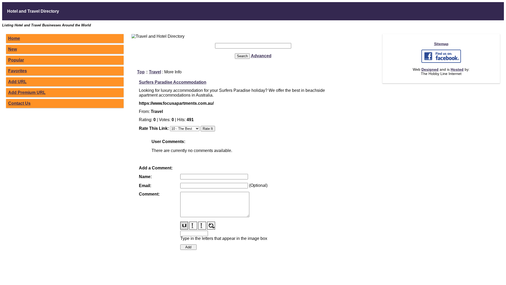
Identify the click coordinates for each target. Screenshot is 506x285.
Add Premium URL (27, 92)
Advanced (261, 56)
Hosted (457, 69)
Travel (155, 72)
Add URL (17, 81)
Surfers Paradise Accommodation (172, 82)
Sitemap (441, 44)
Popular (16, 60)
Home (14, 38)
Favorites (17, 71)
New (12, 49)
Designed (430, 69)
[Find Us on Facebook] (441, 61)
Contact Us (19, 103)
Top (141, 72)
